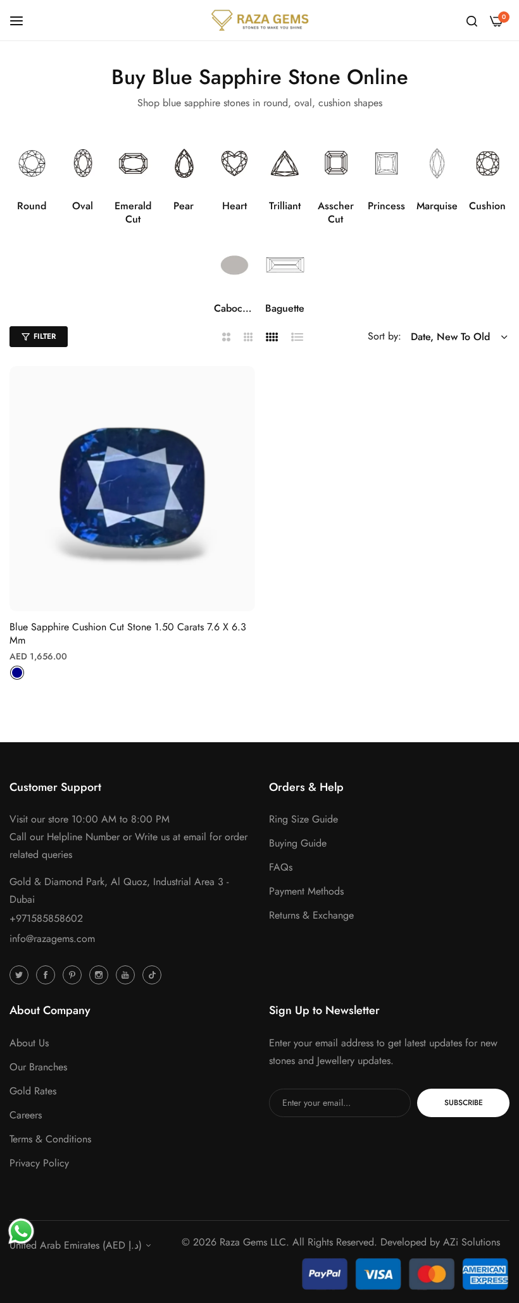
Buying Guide (298, 843)
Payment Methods (306, 891)
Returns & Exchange (311, 915)
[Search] (471, 20)
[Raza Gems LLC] (260, 20)
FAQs (280, 867)
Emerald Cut (133, 213)
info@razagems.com (52, 938)
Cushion (487, 206)
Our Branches (38, 1067)
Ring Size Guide (303, 819)
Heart (234, 206)
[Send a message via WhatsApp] (21, 1231)
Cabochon (234, 308)
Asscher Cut (336, 213)
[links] (32, 163)
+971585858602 (46, 918)
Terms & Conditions (50, 1139)
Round (31, 206)
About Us (29, 1043)
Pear (183, 206)
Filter (45, 336)
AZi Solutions (471, 1242)
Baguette (284, 308)
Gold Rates (32, 1091)
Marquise (437, 206)
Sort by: (384, 336)
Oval (82, 206)
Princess (386, 206)
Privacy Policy (39, 1163)
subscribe (463, 1102)
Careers (25, 1115)
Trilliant (285, 206)
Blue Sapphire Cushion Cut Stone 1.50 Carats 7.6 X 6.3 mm (127, 634)
